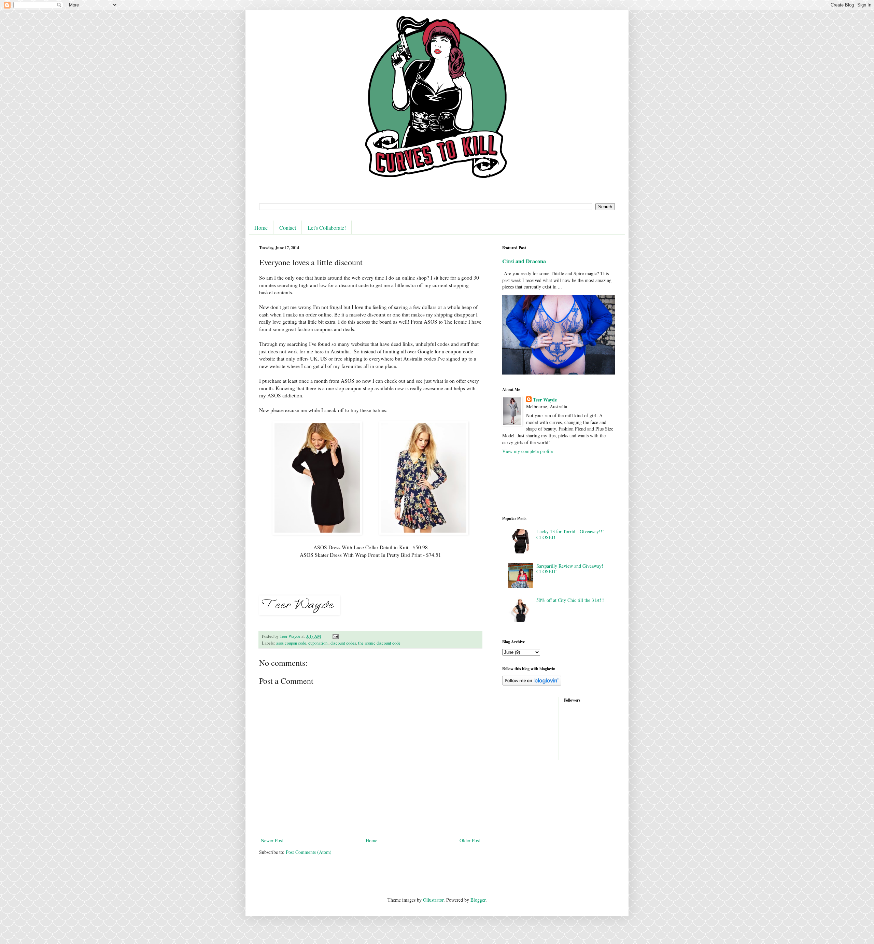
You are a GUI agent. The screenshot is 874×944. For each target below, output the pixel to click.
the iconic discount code (379, 643)
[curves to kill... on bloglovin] (531, 683)
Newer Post (272, 840)
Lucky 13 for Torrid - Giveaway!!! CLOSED (570, 534)
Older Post (470, 840)
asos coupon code (291, 643)
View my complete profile (527, 451)
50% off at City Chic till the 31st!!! (570, 600)
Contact (287, 227)
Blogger (477, 900)
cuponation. (318, 643)
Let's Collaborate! (327, 227)
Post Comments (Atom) (309, 852)
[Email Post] (335, 636)
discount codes (343, 643)
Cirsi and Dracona (524, 261)
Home (261, 227)
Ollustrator (433, 900)
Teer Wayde (545, 399)
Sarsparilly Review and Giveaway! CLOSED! (569, 569)
